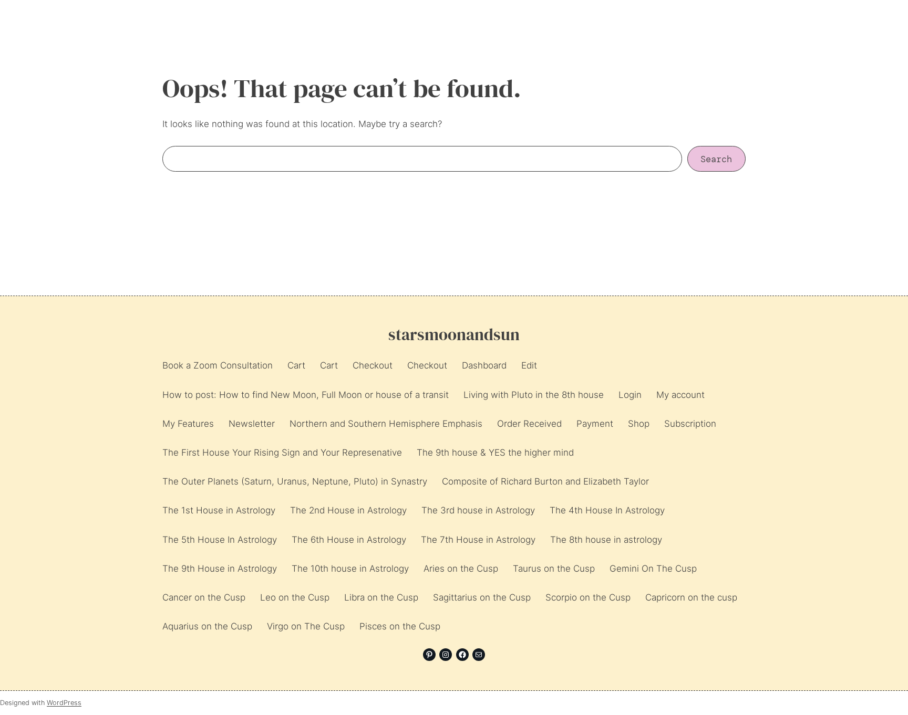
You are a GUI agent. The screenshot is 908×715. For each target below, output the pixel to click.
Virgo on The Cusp (306, 626)
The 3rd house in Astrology (478, 510)
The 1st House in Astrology (218, 510)
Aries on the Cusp (461, 568)
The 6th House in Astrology (349, 539)
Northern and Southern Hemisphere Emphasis (386, 423)
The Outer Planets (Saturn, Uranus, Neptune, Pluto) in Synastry (294, 481)
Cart (296, 365)
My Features (188, 423)
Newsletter (252, 423)
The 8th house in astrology (606, 539)
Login (630, 395)
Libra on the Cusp (381, 597)
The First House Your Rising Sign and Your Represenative (282, 452)
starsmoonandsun (454, 334)
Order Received (529, 423)
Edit (529, 365)
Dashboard (484, 365)
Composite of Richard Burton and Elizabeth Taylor (545, 481)
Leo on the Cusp (294, 597)
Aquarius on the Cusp (207, 626)
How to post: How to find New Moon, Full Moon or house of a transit (305, 395)
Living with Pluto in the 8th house (533, 395)
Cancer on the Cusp (203, 597)
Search (716, 159)
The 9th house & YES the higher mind (495, 452)
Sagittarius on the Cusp (482, 597)
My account (680, 395)
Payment (594, 423)
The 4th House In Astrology (607, 510)
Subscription (690, 423)
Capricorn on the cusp (691, 597)
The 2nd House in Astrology (348, 510)
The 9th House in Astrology (219, 568)
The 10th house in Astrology (350, 568)
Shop (638, 423)
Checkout (373, 365)
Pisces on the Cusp (399, 626)
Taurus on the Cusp (554, 568)
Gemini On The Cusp (653, 568)
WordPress (64, 703)
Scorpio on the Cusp (588, 597)
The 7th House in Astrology (478, 539)
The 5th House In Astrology (219, 539)
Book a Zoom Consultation (217, 365)
